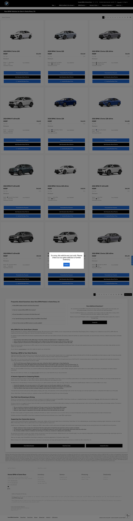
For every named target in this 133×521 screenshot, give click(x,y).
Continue (66, 264)
